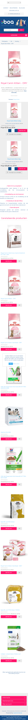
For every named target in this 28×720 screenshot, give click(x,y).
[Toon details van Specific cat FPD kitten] (14, 506)
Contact (5, 8)
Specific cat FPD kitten (8, 522)
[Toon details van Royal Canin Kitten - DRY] (14, 282)
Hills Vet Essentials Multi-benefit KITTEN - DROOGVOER (13, 387)
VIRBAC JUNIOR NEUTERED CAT (11, 654)
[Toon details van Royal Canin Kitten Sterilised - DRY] (14, 326)
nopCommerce (17, 713)
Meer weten (16, 363)
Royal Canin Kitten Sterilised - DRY (11, 342)
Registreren (13, 8)
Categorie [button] (14, 35)
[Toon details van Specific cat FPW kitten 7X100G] (14, 594)
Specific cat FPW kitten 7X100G (10, 610)
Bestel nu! (22, 130)
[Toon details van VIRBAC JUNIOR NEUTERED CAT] (14, 638)
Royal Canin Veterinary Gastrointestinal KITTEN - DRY (13, 253)
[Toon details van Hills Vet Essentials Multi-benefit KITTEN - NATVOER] (14, 460)
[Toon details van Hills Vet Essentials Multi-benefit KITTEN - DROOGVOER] (14, 371)
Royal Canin (17, 99)
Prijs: (2, 127)
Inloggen (22, 8)
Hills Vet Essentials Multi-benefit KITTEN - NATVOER (13, 477)
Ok (10, 363)
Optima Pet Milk (6, 432)
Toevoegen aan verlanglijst (15, 134)
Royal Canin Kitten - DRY (8, 298)
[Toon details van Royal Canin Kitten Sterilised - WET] (14, 550)
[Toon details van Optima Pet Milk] (14, 416)
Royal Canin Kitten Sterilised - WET (11, 566)
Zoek (21, 30)
